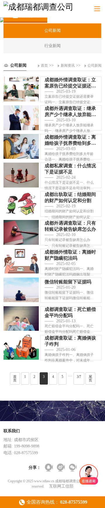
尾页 (90, 378)
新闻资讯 (68, 65)
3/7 (79, 377)
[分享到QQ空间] (49, 467)
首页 (44, 65)
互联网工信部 (61, 486)
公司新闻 (95, 65)
